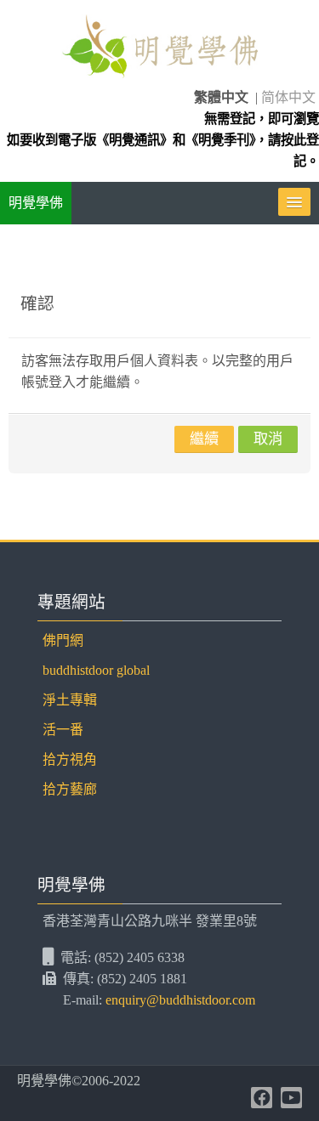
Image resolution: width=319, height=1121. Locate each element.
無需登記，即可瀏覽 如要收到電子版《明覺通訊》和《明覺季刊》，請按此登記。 (163, 139)
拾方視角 (70, 759)
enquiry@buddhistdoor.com (180, 1000)
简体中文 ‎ (290, 97)
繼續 (204, 439)
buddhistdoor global (96, 670)
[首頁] (159, 49)
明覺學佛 (36, 202)
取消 (267, 439)
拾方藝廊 (70, 789)
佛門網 (63, 640)
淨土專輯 (70, 700)
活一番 (63, 729)
